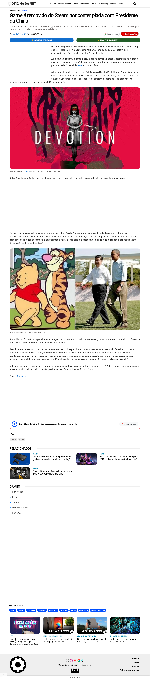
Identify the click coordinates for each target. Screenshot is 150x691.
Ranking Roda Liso (98, 610)
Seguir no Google (112, 34)
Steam (27, 171)
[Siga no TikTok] (82, 660)
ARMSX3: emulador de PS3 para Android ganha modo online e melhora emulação (52, 458)
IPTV (11, 636)
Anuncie (135, 658)
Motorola (31, 610)
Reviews (16, 513)
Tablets (94, 3)
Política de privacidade (129, 670)
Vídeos (113, 3)
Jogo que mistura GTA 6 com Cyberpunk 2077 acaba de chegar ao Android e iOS (118, 458)
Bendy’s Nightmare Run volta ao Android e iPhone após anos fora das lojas (53, 472)
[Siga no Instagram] (71, 660)
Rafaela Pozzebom (20, 34)
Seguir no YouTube (131, 34)
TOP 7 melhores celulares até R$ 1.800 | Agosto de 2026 (91, 640)
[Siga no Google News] (78, 660)
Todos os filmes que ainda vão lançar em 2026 (124, 640)
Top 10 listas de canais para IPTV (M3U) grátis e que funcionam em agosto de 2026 (24, 641)
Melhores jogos (20, 507)
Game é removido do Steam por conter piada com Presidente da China (74, 18)
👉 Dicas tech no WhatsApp (108, 40)
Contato (135, 666)
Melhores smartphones (52, 636)
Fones (75, 3)
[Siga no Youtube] (75, 660)
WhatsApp (53, 610)
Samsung (42, 610)
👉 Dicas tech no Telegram (42, 40)
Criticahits (21, 376)
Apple (13, 610)
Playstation (17, 491)
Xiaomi (73, 610)
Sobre (136, 662)
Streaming (103, 3)
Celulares (52, 3)
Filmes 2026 (83, 610)
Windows (63, 610)
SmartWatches (64, 3)
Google (21, 610)
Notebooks (84, 3)
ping (79, 65)
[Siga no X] (67, 660)
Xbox (14, 497)
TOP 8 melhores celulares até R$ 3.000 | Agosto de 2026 (58, 640)
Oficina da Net (15, 10)
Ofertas (121, 3)
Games (24, 10)
